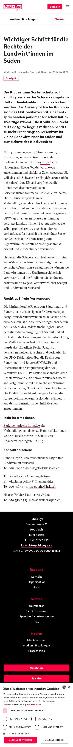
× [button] (69, 687)
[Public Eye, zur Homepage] (13, 7)
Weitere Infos (34, 704)
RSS (36, 621)
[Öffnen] (68, 19)
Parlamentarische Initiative (22, 425)
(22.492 (45, 162)
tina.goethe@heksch (42, 486)
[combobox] (64, 687)
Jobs (36, 587)
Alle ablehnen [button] (54, 740)
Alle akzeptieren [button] (20, 740)
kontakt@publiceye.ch (36, 545)
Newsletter (36, 606)
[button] (36, 733)
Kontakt (36, 576)
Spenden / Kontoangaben (36, 616)
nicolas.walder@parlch (44, 500)
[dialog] (36, 715)
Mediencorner (36, 640)
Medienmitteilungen (23, 19)
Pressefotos (36, 650)
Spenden (55, 6)
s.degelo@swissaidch (44, 468)
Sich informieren (36, 611)
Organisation (36, 582)
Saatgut (11, 78)
